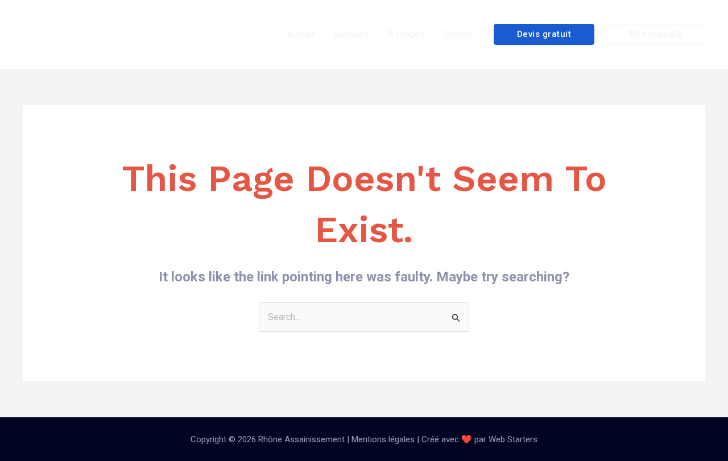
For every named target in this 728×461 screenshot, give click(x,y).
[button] (544, 34)
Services (351, 34)
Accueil (301, 34)
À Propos (406, 34)
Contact (458, 34)
